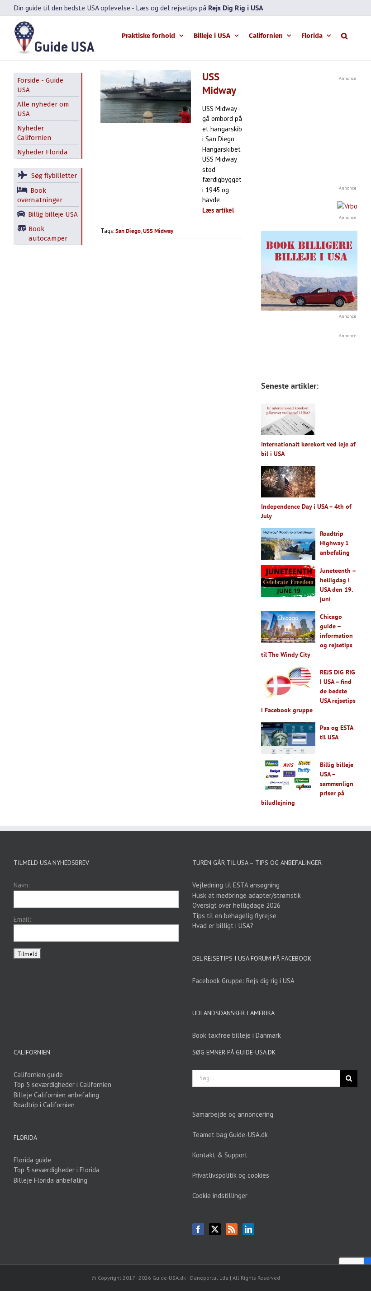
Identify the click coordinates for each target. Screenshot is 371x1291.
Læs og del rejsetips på (199, 7)
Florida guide (32, 1160)
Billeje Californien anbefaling (56, 1095)
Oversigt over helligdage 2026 (236, 905)
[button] (344, 35)
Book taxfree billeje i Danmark (236, 1035)
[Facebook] (198, 1229)
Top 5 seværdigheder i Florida (57, 1170)
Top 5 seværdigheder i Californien (62, 1084)
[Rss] (232, 1229)
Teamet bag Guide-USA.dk (230, 1134)
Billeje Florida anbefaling (50, 1180)
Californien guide (38, 1074)
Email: (22, 919)
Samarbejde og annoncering (232, 1114)
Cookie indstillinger (219, 1195)
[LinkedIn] (248, 1229)
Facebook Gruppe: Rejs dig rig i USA (243, 980)
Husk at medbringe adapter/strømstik (246, 895)
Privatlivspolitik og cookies (230, 1175)
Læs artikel (218, 210)
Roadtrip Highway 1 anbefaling (335, 543)
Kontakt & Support (219, 1155)
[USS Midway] (145, 96)
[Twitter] (215, 1229)
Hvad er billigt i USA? (222, 925)
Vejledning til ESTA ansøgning (236, 885)
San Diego (128, 231)
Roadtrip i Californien (44, 1105)
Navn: (22, 885)
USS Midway (219, 83)
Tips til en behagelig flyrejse (234, 915)
